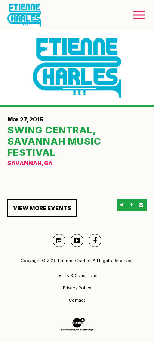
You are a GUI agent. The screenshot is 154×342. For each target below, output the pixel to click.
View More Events (42, 208)
